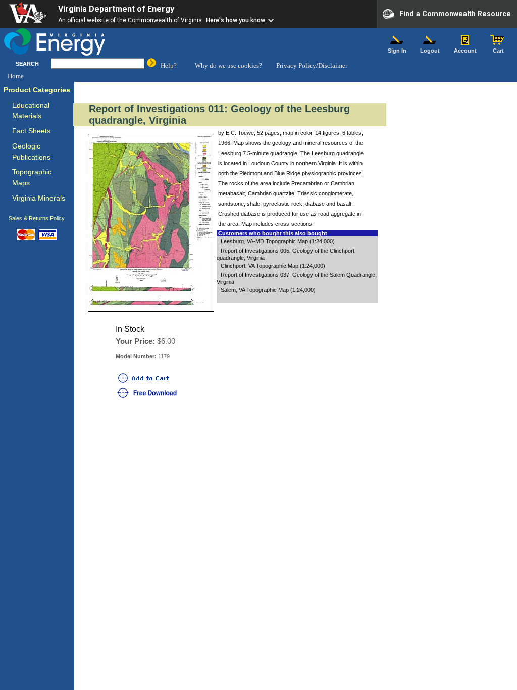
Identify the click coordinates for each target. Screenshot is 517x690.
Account (465, 50)
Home (16, 76)
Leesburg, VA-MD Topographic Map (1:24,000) (278, 241)
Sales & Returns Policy (37, 218)
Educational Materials (30, 111)
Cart (498, 50)
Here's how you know (235, 20)
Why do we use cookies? (228, 65)
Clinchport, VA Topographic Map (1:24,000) (273, 266)
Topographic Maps (31, 177)
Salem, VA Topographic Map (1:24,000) (268, 290)
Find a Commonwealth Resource (455, 13)
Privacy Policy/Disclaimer (311, 65)
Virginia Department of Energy (116, 9)
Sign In (397, 50)
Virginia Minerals (38, 198)
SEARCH (27, 64)
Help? (169, 65)
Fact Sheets (31, 131)
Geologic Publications (31, 151)
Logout (430, 50)
